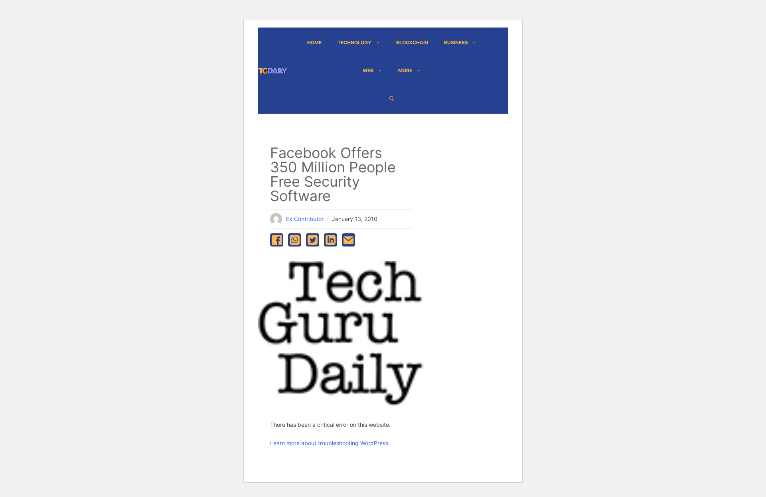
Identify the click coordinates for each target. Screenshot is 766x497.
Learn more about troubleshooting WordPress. (330, 443)
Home (314, 42)
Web (368, 70)
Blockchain (412, 42)
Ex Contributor (305, 218)
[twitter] (312, 240)
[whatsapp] (294, 240)
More (405, 70)
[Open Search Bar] (391, 98)
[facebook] (276, 240)
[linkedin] (330, 240)
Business (456, 42)
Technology (354, 42)
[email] (348, 240)
